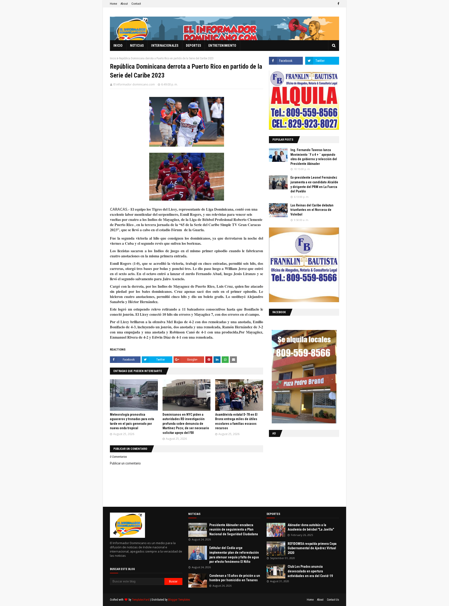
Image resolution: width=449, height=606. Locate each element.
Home (113, 3)
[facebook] (337, 3)
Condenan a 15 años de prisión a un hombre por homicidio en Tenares (234, 578)
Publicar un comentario (125, 463)
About (124, 3)
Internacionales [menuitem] (165, 45)
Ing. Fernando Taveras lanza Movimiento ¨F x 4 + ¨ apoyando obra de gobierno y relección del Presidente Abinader (313, 157)
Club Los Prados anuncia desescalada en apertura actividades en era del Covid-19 (310, 571)
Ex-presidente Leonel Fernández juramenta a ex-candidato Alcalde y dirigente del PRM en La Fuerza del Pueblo (314, 184)
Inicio (113, 58)
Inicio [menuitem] (118, 45)
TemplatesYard (140, 599)
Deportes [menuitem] (193, 45)
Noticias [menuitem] (137, 45)
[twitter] (322, 61)
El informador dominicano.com (134, 84)
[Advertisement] (298, 471)
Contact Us (333, 599)
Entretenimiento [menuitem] (222, 45)
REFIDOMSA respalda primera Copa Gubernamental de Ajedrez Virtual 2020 (312, 548)
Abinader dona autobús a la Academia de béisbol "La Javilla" (311, 527)
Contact (136, 3)
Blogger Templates (179, 599)
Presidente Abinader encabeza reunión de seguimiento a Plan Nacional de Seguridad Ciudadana (233, 529)
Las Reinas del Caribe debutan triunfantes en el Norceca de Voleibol (311, 209)
